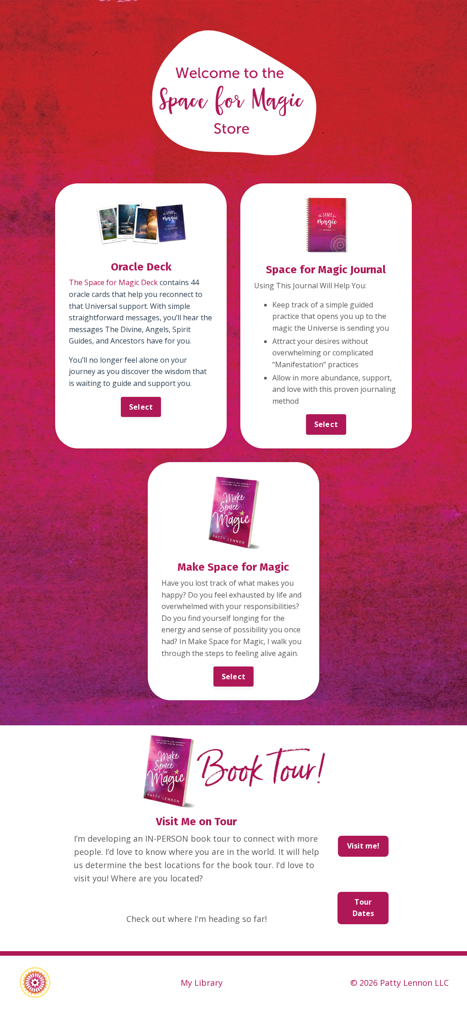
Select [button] (141, 407)
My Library (202, 982)
